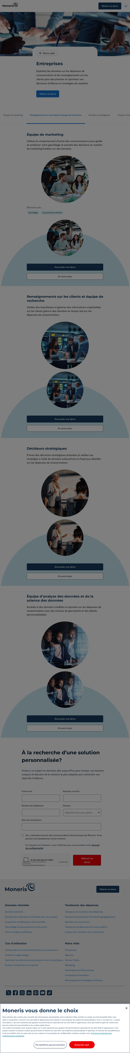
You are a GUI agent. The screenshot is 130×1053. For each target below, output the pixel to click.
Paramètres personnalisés (50, 1044)
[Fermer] (126, 1008)
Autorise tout (82, 1044)
